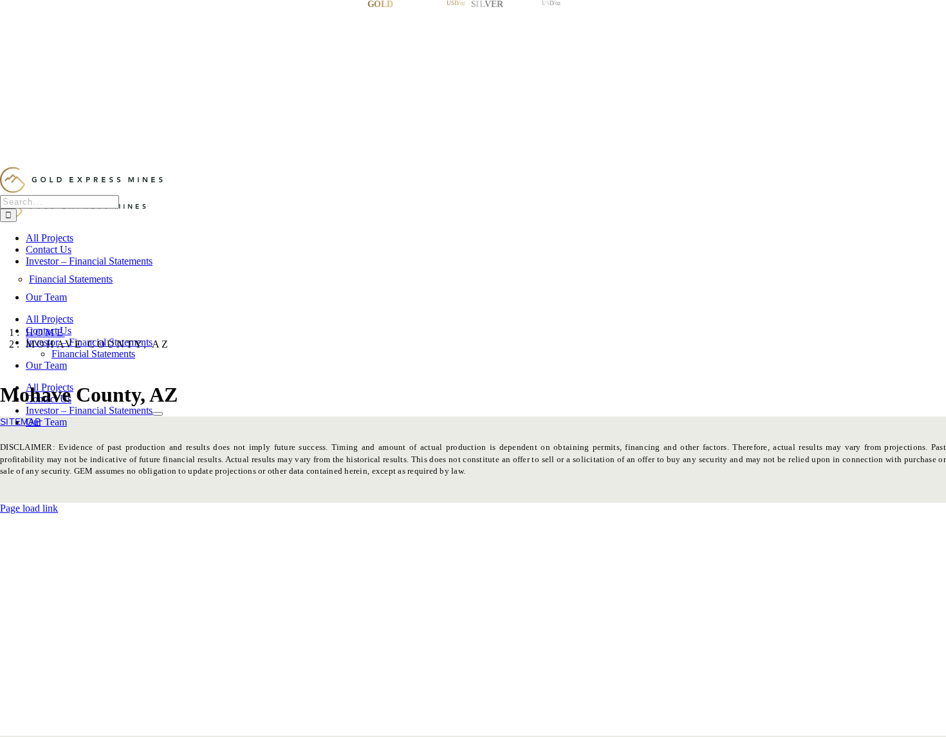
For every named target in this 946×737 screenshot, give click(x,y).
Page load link (29, 508)
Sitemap (20, 421)
